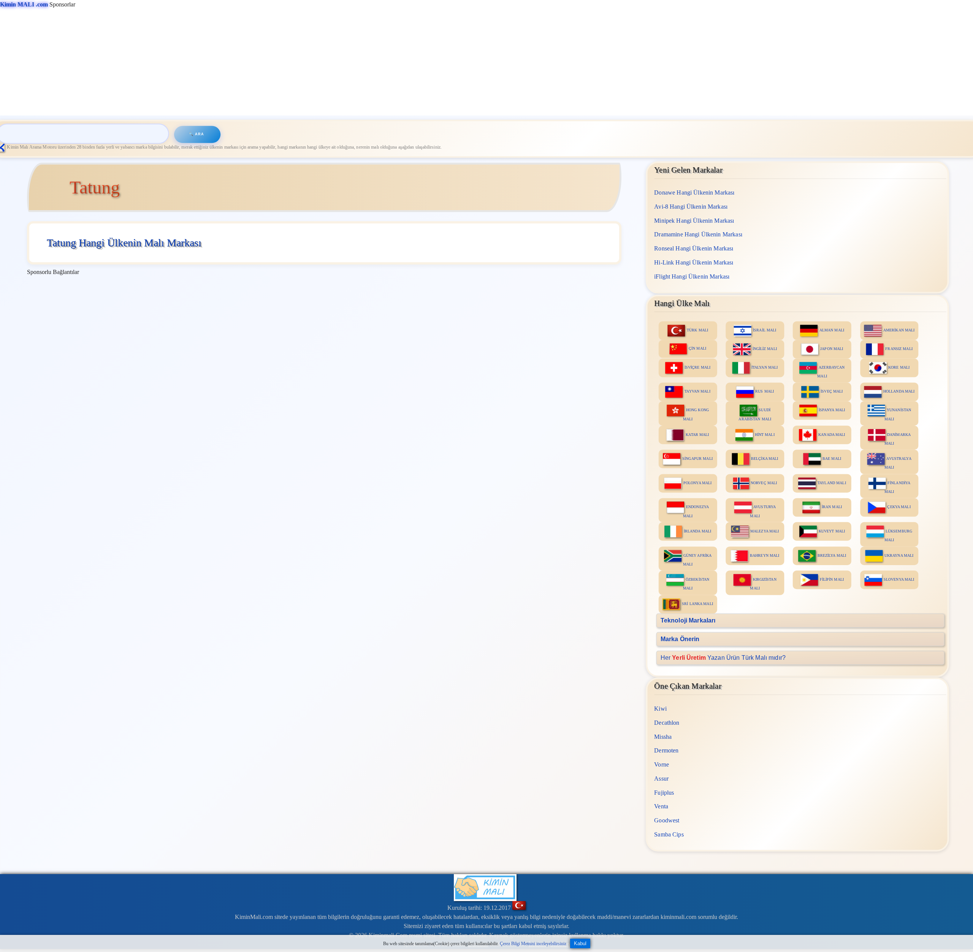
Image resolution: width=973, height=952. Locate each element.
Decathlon (666, 722)
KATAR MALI (697, 434)
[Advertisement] (228, 62)
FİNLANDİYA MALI (897, 486)
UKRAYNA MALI (899, 555)
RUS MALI (764, 391)
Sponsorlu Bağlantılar (53, 272)
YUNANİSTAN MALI (897, 414)
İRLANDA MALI (697, 531)
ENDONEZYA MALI (696, 511)
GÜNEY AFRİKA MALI (697, 559)
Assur (661, 778)
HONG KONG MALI (696, 414)
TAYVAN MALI (697, 391)
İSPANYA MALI (832, 410)
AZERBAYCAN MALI (831, 371)
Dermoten (666, 750)
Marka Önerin (679, 638)
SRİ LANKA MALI (697, 603)
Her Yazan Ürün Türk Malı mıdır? (722, 657)
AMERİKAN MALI (899, 330)
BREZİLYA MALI (832, 555)
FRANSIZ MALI (898, 349)
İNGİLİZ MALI (764, 349)
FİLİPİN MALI (832, 579)
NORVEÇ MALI (764, 482)
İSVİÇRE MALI (697, 367)
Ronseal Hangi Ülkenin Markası (693, 248)
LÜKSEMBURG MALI (898, 535)
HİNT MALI (765, 434)
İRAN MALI (832, 507)
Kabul (580, 943)
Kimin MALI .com (24, 4)
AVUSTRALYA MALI (897, 462)
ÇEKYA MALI (898, 507)
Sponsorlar (37, 4)
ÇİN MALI (697, 348)
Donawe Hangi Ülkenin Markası (694, 192)
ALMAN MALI (831, 330)
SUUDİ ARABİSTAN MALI (754, 414)
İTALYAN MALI (764, 367)
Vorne (661, 764)
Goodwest (666, 820)
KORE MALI (899, 367)
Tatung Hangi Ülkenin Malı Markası (124, 243)
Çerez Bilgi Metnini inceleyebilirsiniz (533, 943)
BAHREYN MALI (765, 555)
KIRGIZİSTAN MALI (763, 583)
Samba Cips (669, 834)
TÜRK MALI (697, 330)
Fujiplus (664, 792)
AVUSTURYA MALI (763, 511)
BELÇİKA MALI (764, 458)
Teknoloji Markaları (687, 620)
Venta (661, 806)
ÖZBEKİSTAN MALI (696, 583)
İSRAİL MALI (764, 330)
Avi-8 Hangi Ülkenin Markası (690, 206)
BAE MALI (831, 458)
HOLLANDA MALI (899, 391)
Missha (663, 736)
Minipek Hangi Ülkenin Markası (694, 220)
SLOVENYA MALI (899, 579)
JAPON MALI (831, 349)
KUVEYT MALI (832, 531)
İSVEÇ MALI (832, 391)
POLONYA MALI (697, 482)
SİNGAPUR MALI (697, 458)
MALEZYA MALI (764, 531)
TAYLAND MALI (832, 482)
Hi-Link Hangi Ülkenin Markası (693, 262)
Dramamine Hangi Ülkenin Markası (698, 234)
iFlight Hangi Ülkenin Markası (691, 276)
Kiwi (660, 708)
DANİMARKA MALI (897, 438)
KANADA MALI (831, 434)
